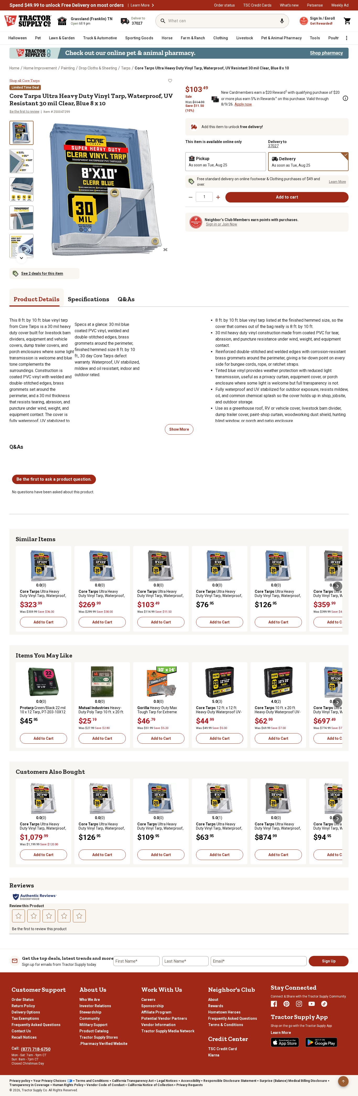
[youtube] (311, 1004)
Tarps (126, 68)
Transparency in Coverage (29, 1085)
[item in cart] (347, 21)
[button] (153, 5)
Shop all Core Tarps (24, 81)
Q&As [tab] (126, 299)
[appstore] (285, 1042)
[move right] (337, 586)
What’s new (289, 5)
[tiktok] (324, 1004)
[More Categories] (346, 38)
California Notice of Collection (150, 1085)
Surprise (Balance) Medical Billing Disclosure (293, 1080)
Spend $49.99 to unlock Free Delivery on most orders (66, 5)
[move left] (20, 586)
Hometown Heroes (224, 1012)
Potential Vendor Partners (164, 1018)
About (213, 1000)
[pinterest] (286, 1004)
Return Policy (23, 1006)
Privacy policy (19, 1080)
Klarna (213, 1055)
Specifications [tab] (88, 299)
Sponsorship (152, 1006)
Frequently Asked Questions (36, 1025)
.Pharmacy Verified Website (103, 1044)
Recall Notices (24, 1037)
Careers (148, 1000)
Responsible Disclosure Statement (229, 1080)
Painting (68, 68)
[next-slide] (21, 258)
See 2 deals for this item (42, 273)
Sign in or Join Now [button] (221, 224)
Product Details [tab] (36, 299)
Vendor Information (158, 1025)
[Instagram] (299, 1004)
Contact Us (21, 1031)
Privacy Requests (189, 1085)
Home (14, 68)
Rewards (215, 1006)
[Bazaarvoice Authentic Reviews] (34, 897)
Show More (179, 429)
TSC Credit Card (222, 1049)
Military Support (93, 1025)
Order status (224, 5)
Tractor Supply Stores (98, 1037)
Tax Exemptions (25, 1018)
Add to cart (287, 197)
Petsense (315, 5)
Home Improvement (40, 68)
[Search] (163, 21)
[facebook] (274, 1004)
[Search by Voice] (282, 21)
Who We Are (89, 1000)
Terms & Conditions (225, 1025)
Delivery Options (26, 1012)
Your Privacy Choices (49, 1080)
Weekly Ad (340, 5)
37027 (273, 146)
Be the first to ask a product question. (54, 479)
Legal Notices (167, 1080)
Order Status (23, 1000)
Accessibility (190, 1080)
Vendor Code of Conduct (105, 1085)
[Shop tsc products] (179, 53)
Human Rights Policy (68, 1085)
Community (89, 1018)
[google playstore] (321, 1042)
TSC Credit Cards (257, 5)
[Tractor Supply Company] (27, 21)
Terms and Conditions (92, 1080)
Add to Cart (43, 622)
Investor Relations (95, 1006)
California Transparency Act (133, 1080)
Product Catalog (94, 1031)
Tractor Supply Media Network (167, 1031)
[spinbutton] (204, 197)
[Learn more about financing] (345, 98)
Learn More (140, 5)
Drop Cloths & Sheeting (98, 68)
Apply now (243, 104)
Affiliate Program (156, 1012)
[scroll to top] (343, 1081)
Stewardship (90, 1012)
